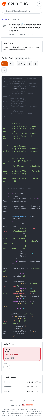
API (11, 401)
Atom (31, 401)
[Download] (29, 63)
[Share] (4, 70)
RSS (23, 401)
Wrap (4, 64)
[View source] (35, 63)
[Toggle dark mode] (39, 4)
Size (11, 64)
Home (4, 19)
